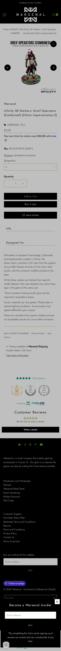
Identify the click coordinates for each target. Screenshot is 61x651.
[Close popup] (57, 601)
